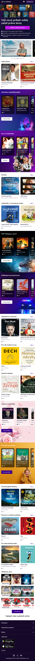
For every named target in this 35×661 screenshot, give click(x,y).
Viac (32, 61)
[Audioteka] (7, 2)
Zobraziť (5, 160)
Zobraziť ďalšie (6, 119)
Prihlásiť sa (30, 1)
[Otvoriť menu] (2, 2)
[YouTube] (21, 655)
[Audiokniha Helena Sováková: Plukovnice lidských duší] (16, 48)
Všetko (3, 650)
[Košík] (24, 2)
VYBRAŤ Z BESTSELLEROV (17, 27)
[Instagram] (17, 655)
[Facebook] (14, 655)
